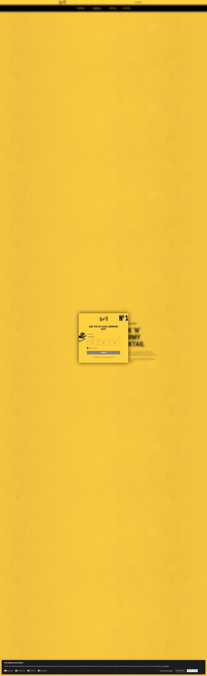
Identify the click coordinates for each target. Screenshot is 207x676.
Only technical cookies (166, 670)
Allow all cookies (192, 671)
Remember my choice (93, 348)
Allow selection (180, 671)
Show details (165, 666)
